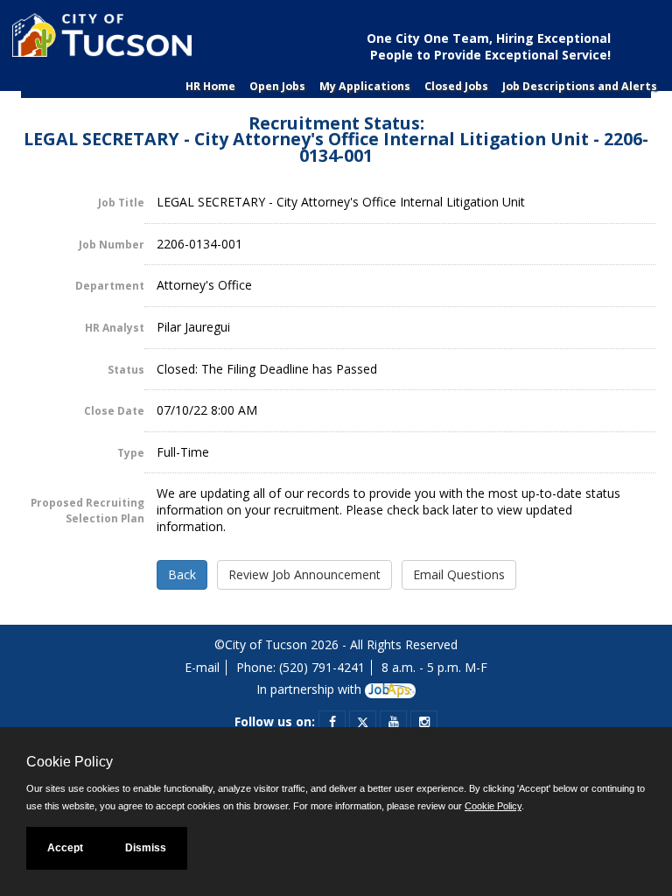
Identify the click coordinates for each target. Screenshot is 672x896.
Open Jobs (277, 86)
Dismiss (145, 848)
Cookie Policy (493, 806)
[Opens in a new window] (390, 689)
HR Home (210, 86)
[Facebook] (332, 721)
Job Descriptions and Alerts (579, 86)
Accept (65, 848)
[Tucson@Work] (100, 41)
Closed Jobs (456, 86)
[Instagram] (424, 721)
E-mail (202, 667)
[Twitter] (362, 721)
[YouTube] (393, 721)
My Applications (364, 86)
